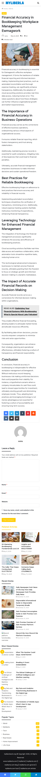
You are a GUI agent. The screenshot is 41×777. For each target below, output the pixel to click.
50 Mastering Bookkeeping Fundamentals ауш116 (10, 546)
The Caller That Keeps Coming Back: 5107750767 (10, 569)
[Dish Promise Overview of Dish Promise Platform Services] (8, 625)
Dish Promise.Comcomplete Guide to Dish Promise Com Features (26, 613)
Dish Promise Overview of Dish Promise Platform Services (26, 624)
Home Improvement (10, 741)
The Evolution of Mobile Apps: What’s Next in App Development (27, 704)
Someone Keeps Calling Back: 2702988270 (27, 569)
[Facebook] (6, 413)
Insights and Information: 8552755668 (26, 546)
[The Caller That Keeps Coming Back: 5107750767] (11, 560)
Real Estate (7, 738)
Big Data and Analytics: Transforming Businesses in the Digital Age (26, 690)
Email (4, 493)
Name (4, 485)
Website (5, 501)
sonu (6, 36)
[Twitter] (11, 413)
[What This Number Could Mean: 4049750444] (8, 655)
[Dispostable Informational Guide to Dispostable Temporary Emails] (8, 603)
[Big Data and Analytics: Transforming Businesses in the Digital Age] (8, 693)
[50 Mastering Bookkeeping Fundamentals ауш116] (11, 537)
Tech (5, 731)
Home (5, 9)
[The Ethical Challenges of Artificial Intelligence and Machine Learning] (8, 678)
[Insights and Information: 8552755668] (30, 537)
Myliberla (6, 727)
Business (6, 734)
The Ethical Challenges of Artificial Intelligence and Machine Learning (25, 674)
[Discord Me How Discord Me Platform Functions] (8, 636)
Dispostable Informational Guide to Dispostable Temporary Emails (26, 602)
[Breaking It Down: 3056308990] (8, 665)
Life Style (6, 745)
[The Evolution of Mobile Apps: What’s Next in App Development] (8, 707)
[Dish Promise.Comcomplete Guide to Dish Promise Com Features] (8, 614)
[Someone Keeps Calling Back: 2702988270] (30, 560)
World (11, 9)
